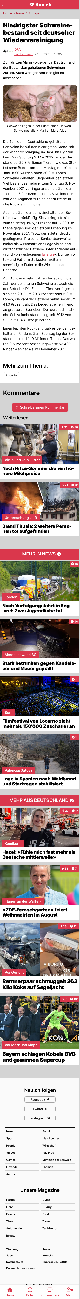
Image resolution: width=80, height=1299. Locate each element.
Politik (46, 1131)
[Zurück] (2, 4)
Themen (47, 1167)
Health (10, 1199)
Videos (11, 1152)
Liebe (9, 1207)
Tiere (9, 1221)
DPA (17, 49)
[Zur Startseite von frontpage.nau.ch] (40, 5)
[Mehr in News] (40, 554)
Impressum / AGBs (55, 1261)
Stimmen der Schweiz (56, 1159)
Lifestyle (11, 1167)
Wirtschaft (49, 1145)
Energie (48, 254)
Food (45, 1214)
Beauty (10, 1235)
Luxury (47, 1207)
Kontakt (48, 1255)
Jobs (9, 1255)
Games (11, 1159)
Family (10, 1214)
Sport (10, 1138)
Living (46, 1199)
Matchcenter (50, 1138)
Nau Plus (48, 1152)
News (20, 13)
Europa (34, 13)
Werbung (12, 1249)
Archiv (10, 1174)
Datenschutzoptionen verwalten (22, 1268)
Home (7, 13)
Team (46, 1249)
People (10, 1145)
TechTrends (50, 1228)
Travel (46, 1221)
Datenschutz (14, 1261)
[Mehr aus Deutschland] (40, 800)
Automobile (14, 1228)
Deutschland (23, 54)
